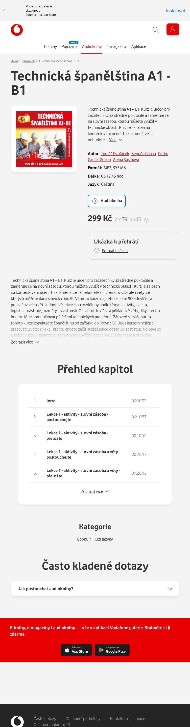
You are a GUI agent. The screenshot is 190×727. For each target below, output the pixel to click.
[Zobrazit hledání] (156, 30)
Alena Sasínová (126, 159)
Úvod (14, 61)
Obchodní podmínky (83, 718)
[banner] (17, 30)
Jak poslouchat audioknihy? (45, 588)
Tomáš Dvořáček (115, 153)
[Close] (3, 10)
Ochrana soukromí (49, 724)
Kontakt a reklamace (127, 718)
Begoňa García (143, 153)
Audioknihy (30, 61)
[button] (111, 250)
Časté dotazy (45, 718)
